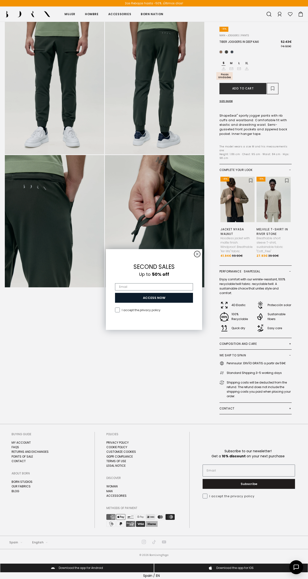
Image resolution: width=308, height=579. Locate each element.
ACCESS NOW (154, 298)
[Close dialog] (197, 254)
